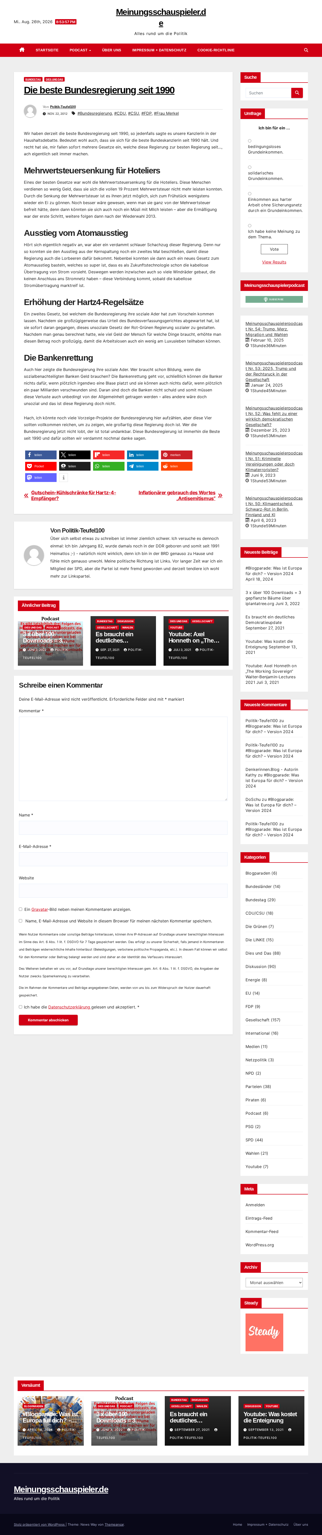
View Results (274, 262)
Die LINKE (255, 939)
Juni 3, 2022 (112, 1430)
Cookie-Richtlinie (216, 50)
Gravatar (39, 909)
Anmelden (255, 1204)
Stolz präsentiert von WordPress (40, 1524)
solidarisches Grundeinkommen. (265, 175)
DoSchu (253, 799)
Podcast (79, 50)
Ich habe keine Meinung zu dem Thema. (274, 234)
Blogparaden (258, 873)
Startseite (47, 50)
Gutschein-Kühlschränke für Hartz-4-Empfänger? (73, 495)
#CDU (120, 113)
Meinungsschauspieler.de (61, 1489)
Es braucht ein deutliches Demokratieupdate (119, 640)
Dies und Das (54, 79)
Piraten (252, 1099)
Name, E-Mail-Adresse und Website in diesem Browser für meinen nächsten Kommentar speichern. (118, 920)
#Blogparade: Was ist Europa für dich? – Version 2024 (274, 780)
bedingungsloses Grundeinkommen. (265, 149)
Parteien (254, 1086)
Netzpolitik (256, 1059)
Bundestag (33, 79)
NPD (250, 1073)
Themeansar (114, 1524)
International (258, 1033)
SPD (250, 1139)
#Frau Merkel (166, 113)
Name (26, 814)
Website (26, 877)
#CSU (133, 113)
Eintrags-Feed (259, 1218)
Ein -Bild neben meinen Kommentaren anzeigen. (77, 909)
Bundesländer (259, 886)
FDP (250, 1006)
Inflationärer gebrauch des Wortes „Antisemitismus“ (177, 495)
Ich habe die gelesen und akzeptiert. (81, 1006)
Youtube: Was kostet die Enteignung (270, 1417)
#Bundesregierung (94, 113)
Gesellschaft (107, 627)
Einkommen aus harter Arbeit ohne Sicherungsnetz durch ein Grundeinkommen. (275, 205)
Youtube (176, 627)
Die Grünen (256, 926)
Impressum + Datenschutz (159, 50)
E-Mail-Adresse (35, 846)
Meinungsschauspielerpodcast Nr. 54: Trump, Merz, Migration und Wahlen (274, 329)
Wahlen (127, 627)
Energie (253, 979)
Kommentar (31, 710)
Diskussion (125, 621)
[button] (306, 50)
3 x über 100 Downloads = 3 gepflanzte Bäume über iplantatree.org (273, 598)
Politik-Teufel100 (63, 107)
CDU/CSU (255, 913)
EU (248, 993)
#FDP (146, 113)
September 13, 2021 (266, 1430)
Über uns (111, 50)
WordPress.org (260, 1244)
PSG (250, 1126)
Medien (253, 1046)
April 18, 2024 (40, 1430)
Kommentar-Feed (262, 1231)
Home (237, 1524)
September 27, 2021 (193, 1430)
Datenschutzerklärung (69, 1006)
